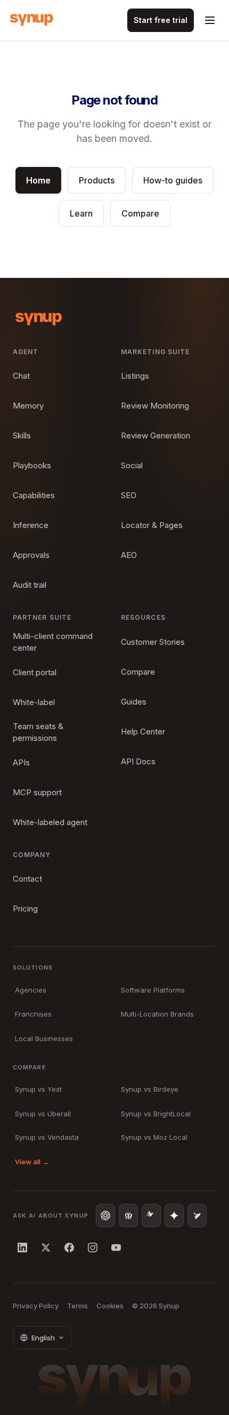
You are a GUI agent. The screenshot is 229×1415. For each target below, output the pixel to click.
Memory (28, 406)
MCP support (37, 792)
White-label (34, 702)
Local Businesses (44, 1038)
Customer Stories (153, 642)
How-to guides (172, 180)
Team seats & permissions (38, 732)
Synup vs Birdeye (149, 1089)
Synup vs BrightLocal (156, 1113)
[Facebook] (69, 1247)
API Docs (138, 761)
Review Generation (155, 435)
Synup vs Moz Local (154, 1137)
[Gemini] (174, 1215)
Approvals (31, 555)
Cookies (110, 1305)
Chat (21, 376)
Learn (81, 213)
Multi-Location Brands (157, 1014)
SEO (128, 495)
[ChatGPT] (105, 1215)
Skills (22, 435)
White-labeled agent (50, 822)
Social (132, 465)
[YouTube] (116, 1247)
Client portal (34, 672)
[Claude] (151, 1215)
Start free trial (160, 20)
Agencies (30, 990)
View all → (32, 1161)
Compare (140, 213)
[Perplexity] (128, 1215)
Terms (77, 1305)
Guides (133, 702)
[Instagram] (92, 1247)
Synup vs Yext (38, 1089)
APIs (21, 762)
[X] (45, 1247)
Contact (27, 879)
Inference (30, 525)
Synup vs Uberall (43, 1113)
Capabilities (34, 495)
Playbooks (32, 465)
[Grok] (197, 1215)
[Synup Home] (31, 20)
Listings (135, 376)
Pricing (25, 909)
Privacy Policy (36, 1305)
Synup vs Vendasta (47, 1137)
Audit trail (29, 585)
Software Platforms (153, 990)
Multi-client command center (53, 642)
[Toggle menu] (210, 20)
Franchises (33, 1014)
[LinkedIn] (22, 1247)
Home (38, 180)
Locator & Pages (152, 525)
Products (96, 180)
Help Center (143, 731)
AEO (129, 555)
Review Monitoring (155, 406)
